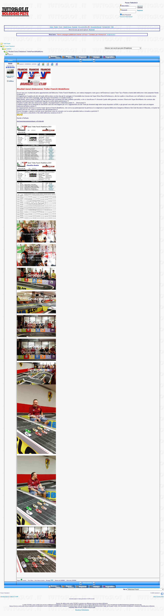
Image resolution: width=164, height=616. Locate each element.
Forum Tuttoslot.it (10, 46)
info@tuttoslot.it (111, 34)
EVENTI (9, 49)
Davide (10, 63)
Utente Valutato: (10, 76)
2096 (52, 580)
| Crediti (16, 596)
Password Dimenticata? (126, 16)
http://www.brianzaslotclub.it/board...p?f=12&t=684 (30, 121)
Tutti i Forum (6, 43)
